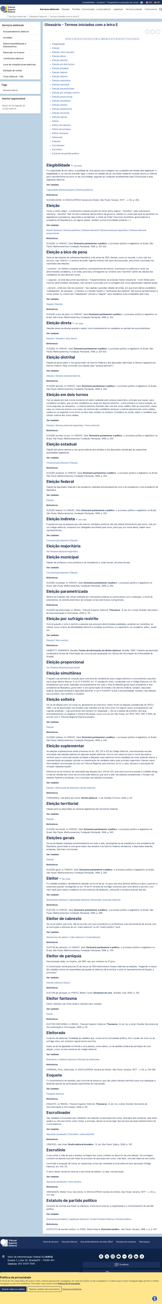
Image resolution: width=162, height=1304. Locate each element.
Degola (50, 304)
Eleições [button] (65, 9)
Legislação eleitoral (78, 1219)
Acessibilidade (88, 2)
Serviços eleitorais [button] (49, 9)
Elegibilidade (58, 44)
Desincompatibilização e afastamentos (14, 45)
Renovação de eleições (67, 788)
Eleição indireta (59, 76)
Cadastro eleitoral (68, 1059)
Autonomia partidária (56, 1219)
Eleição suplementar (62, 109)
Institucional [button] (151, 9)
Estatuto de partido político (65, 153)
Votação (60, 338)
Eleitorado (57, 137)
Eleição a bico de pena (63, 52)
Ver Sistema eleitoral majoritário (62, 551)
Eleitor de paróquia (61, 129)
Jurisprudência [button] (103, 9)
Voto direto (71, 338)
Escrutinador (58, 145)
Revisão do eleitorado (89, 1059)
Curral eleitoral (93, 937)
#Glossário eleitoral (10, 90)
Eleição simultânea (61, 100)
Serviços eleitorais (17, 16)
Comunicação (88, 9)
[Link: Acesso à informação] (141, 2)
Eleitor (55, 121)
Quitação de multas (12, 70)
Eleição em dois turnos (63, 64)
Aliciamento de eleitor (57, 937)
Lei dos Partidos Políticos (102, 1219)
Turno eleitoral (92, 425)
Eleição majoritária (61, 80)
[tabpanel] (102, 634)
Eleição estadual (60, 68)
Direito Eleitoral (54, 230)
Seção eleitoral (88, 788)
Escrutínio (57, 149)
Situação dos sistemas (126, 1242)
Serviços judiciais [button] (134, 9)
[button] (158, 16)
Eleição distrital (59, 60)
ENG (150, 2)
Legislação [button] (118, 9)
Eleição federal (59, 72)
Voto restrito (62, 640)
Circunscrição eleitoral (57, 462)
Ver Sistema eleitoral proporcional (63, 667)
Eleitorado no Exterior (14, 52)
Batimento (51, 1059)
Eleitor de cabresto (61, 125)
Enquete (56, 141)
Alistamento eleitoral (56, 900)
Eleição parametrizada (63, 88)
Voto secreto (75, 1181)
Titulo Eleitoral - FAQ (13, 76)
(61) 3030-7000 (26, 1263)
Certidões (7, 37)
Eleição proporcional (62, 96)
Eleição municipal (60, 84)
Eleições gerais (59, 117)
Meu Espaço (144, 1242)
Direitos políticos (84, 190)
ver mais (78, 165)
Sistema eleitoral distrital (68, 376)
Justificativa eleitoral (13, 58)
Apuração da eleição (56, 1134)
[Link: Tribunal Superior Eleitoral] (9, 1242)
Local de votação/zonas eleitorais (19, 64)
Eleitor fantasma (60, 133)
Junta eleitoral (87, 1134)
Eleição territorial (60, 113)
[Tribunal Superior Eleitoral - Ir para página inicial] (8, 9)
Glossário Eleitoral (38, 16)
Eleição (55, 48)
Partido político (123, 1219)
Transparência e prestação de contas (122, 2)
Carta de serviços (50, 1242)
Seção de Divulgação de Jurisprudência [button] (13, 107)
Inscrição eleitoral (112, 900)
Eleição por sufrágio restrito (66, 92)
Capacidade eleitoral (79, 900)
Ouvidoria (101, 2)
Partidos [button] (76, 9)
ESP (158, 2)
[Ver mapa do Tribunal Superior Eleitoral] (4, 1256)
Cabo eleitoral (77, 937)
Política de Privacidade (69, 1283)
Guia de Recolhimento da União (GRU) (96, 1242)
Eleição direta (59, 56)
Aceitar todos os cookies (13, 1289)
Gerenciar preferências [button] (72, 1289)
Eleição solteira (59, 105)
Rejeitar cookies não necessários (44, 1289)
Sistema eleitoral (90, 230)
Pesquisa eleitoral (55, 1094)
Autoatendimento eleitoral (16, 31)
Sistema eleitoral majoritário (114, 230)
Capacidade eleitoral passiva (60, 190)
